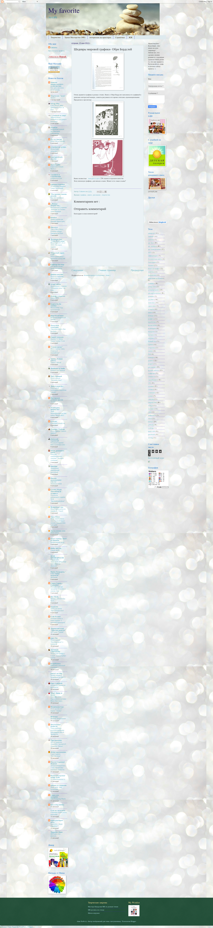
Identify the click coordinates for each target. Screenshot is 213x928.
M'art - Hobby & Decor (56, 694)
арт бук (151, 243)
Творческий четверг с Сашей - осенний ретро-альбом (58, 655)
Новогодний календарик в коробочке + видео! (58, 390)
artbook (150, 425)
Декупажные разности (56, 725)
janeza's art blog (56, 673)
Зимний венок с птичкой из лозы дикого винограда (58, 119)
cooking (151, 428)
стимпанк (151, 392)
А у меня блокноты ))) (58, 779)
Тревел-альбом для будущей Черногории (58, 220)
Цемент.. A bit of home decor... (58, 600)
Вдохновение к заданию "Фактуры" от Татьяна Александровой (59, 209)
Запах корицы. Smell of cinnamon (58, 539)
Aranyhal (53, 159)
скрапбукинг (153, 380)
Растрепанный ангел (57, 542)
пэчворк (151, 357)
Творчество (55, 37)
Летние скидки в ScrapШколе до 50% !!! (58, 676)
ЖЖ (130, 37)
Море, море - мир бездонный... (56, 788)
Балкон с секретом (58, 296)
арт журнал (152, 246)
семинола (151, 376)
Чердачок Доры (57, 832)
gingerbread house (57, 315)
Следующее (77, 270)
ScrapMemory (56, 663)
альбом (151, 239)
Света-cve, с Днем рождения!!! (56, 825)
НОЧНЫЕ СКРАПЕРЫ (55, 651)
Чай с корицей (56, 376)
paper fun (54, 638)
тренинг (151, 409)
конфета (151, 319)
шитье (150, 421)
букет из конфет (154, 268)
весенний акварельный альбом (58, 318)
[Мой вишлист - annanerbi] (133, 915)
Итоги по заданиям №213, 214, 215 (57, 277)
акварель (151, 233)
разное (150, 360)
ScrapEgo (54, 127)
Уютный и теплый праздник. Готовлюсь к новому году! (58, 589)
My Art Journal (56, 139)
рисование (97, 195)
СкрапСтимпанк (57, 337)
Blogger (133, 921)
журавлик (54, 606)
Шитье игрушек (94, 913)
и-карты (151, 309)
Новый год (152, 341)
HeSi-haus (54, 716)
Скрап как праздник (55, 796)
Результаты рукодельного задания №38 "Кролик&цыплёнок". (58, 498)
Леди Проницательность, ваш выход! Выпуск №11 (58, 413)
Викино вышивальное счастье (56, 480)
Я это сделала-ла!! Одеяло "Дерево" (56, 710)
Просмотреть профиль (56, 51)
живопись (152, 303)
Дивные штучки (57, 274)
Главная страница (107, 270)
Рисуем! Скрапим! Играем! (58, 763)
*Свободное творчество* (55, 408)
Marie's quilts (55, 165)
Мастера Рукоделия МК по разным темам (103, 906)
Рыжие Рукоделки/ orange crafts (58, 776)
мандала (151, 331)
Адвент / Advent (56, 362)
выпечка (151, 272)
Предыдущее (137, 270)
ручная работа (153, 370)
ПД (149, 354)
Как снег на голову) (57, 198)
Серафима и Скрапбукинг (56, 175)
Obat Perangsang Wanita (58, 799)
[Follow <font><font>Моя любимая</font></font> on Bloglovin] (157, 223)
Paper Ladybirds (56, 683)
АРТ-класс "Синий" (57, 632)
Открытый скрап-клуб (58, 254)
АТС (150, 252)
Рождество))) (55, 550)
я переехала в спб (56, 178)
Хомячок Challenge (58, 429)
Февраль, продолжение (58, 718)
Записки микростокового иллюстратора (57, 84)
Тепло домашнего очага (57, 451)
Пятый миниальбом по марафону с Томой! (58, 510)
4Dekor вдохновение (58, 752)
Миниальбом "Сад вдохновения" (57, 309)
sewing (150, 437)
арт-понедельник (154, 249)
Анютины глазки (56, 484)
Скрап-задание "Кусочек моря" (56, 755)
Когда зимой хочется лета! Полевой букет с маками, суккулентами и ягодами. (58, 522)
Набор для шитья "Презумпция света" (57, 609)
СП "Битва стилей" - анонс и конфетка (57, 267)
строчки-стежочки (58, 184)
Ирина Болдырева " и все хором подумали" (58, 574)
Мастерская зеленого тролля (57, 399)
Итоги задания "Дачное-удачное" (59, 432)
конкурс (151, 315)
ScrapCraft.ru (56, 284)
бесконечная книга (155, 259)
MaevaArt (54, 227)
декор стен (152, 286)
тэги (150, 412)
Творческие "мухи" (58, 96)
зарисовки (152, 306)
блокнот (151, 265)
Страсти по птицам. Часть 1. (57, 168)
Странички (120, 37)
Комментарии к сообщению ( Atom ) (97, 275)
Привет (53, 98)
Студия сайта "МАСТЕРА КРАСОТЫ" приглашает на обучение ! (58, 563)
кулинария (152, 328)
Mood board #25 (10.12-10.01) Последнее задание (58, 245)
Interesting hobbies (57, 805)
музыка (151, 335)
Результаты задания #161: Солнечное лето (58, 444)
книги (90, 195)
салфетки (151, 373)
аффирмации (153, 256)
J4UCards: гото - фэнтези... (56, 835)
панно (150, 351)
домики (151, 296)
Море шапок (55, 533)
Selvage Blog (55, 103)
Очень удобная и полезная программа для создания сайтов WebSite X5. (57, 731)
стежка (151, 389)
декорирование (153, 290)
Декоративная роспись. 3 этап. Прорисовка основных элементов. (58, 768)
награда (151, 338)
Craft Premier (56, 616)
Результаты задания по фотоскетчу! (58, 686)
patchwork (151, 434)
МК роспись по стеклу (96, 910)
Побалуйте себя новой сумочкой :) (58, 666)
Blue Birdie (55, 597)
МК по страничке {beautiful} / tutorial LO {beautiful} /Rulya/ (58, 744)
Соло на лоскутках (58, 810)
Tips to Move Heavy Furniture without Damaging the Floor (57, 231)
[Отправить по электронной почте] (98, 192)
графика (83, 195)
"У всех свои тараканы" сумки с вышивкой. (58, 187)
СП (149, 383)
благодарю (152, 262)
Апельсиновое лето (58, 531)
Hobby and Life (56, 548)
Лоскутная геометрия (55, 326)
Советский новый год (58, 423)
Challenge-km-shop (57, 264)
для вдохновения (154, 293)
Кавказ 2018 (55, 298)
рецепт (151, 364)
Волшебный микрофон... (55, 150)
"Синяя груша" (57, 347)
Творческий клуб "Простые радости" (58, 629)
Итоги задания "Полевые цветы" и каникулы (57, 642)
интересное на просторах (100, 37)
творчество (106, 195)
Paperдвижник (56, 740)
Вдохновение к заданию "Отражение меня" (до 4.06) (59, 288)
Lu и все (54, 421)
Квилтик (54, 466)
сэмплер (151, 399)
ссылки (151, 386)
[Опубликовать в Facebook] (106, 192)
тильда (150, 405)
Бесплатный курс (156, 457)
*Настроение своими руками (59, 195)
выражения (152, 275)
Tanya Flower (55, 517)
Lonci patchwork (56, 157)
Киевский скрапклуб (55, 440)
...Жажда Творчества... (56, 205)
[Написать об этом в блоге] (100, 192)
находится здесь (94, 178)
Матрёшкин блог (57, 707)
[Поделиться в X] (103, 192)
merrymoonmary (115, 921)
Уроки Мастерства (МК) (75, 37)
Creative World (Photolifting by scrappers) (56, 491)
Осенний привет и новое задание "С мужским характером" (58, 620)
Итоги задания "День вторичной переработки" (58, 351)
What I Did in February (58, 141)
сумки (150, 396)
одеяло (151, 344)
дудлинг (151, 299)
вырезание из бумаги (156, 278)
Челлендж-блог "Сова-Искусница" (58, 240)
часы (150, 418)
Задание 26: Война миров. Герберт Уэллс (58, 340)
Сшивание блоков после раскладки (59, 813)
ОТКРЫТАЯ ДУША (58, 147)
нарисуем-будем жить (57, 821)
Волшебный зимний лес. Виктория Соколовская (57, 131)
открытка (151, 348)
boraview (54, 217)
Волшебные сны (57, 507)
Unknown (53, 47)
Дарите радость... (57, 386)
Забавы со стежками (58, 785)
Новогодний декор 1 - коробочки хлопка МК (58, 257)
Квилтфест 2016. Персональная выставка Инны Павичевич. (58, 699)
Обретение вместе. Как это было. (58, 330)
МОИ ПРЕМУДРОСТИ (57, 557)
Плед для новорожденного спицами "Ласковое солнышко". (57, 457)
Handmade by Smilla (58, 368)
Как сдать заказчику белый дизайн (57, 89)
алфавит (151, 236)
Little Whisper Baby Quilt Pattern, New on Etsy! (57, 107)
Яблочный (54, 577)
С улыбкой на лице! (58, 115)
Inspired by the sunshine (56, 305)
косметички (152, 325)
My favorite (64, 10)
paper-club (151, 431)
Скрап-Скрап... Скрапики (56, 584)
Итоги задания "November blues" (56, 379)
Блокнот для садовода (58, 370)
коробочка (152, 322)
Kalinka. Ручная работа (56, 360)
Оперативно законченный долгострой (55, 470)
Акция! (53, 402)
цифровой (152, 415)
